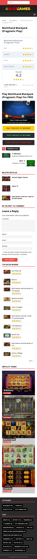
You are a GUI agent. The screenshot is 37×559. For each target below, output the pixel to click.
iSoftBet (20, 539)
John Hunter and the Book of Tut (22, 344)
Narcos (14, 280)
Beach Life (15, 334)
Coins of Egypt (17, 307)
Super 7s (15, 186)
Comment (5, 219)
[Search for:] (19, 2)
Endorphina (8, 527)
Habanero (8, 539)
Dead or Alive (9, 415)
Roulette (7, 509)
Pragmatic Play (12, 149)
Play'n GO (18, 543)
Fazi (29, 527)
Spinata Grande (17, 298)
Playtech (7, 546)
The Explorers (17, 326)
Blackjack (8, 505)
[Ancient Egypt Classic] (6, 178)
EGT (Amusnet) (21, 524)
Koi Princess (8, 464)
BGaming (28, 520)
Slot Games (20, 509)
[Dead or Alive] (18, 407)
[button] (34, 14)
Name (4, 234)
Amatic (6, 520)
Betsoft (17, 520)
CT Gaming (7, 524)
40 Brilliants (8, 390)
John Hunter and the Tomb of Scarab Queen (23, 197)
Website (4, 246)
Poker (18, 505)
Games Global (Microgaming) (14, 531)
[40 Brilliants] (18, 383)
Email (4, 240)
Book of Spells (9, 439)
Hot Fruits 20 (16, 271)
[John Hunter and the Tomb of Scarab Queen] (6, 198)
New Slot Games (9, 367)
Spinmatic (7, 550)
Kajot (29, 539)
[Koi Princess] (18, 456)
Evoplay (20, 527)
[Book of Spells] (18, 432)
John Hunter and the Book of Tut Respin (22, 289)
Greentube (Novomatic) (12, 535)
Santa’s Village (17, 353)
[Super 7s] (6, 188)
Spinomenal (20, 550)
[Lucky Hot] (18, 481)
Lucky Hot (8, 488)
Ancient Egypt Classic (20, 177)
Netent (7, 543)
